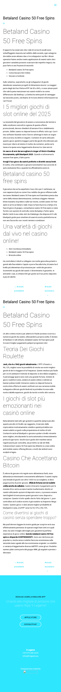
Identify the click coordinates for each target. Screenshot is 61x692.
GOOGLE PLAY (30, 624)
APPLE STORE (31, 617)
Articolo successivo (49, 287)
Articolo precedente (19, 287)
